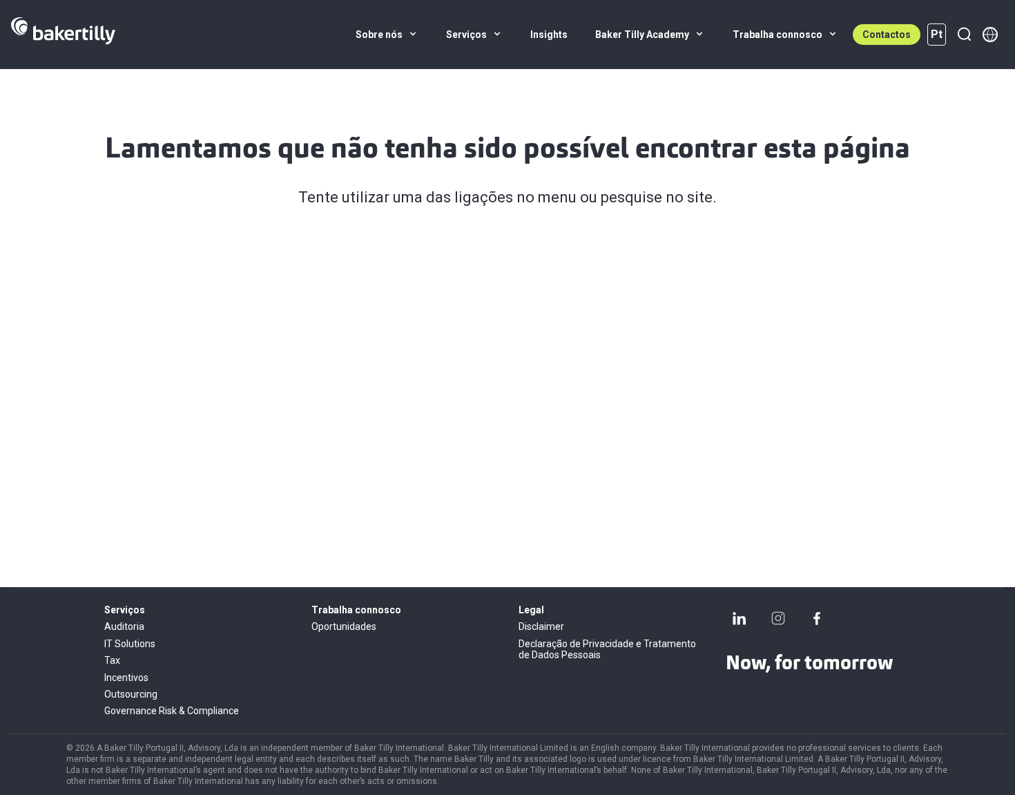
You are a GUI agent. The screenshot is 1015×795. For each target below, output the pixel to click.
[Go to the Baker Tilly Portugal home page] (63, 34)
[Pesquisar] (964, 34)
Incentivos (126, 677)
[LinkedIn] (739, 618)
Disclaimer (541, 626)
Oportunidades (343, 626)
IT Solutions (129, 643)
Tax (112, 660)
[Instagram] (778, 618)
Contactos (886, 34)
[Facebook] (817, 618)
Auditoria (124, 626)
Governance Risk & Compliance (171, 710)
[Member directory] (990, 34)
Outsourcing (130, 694)
